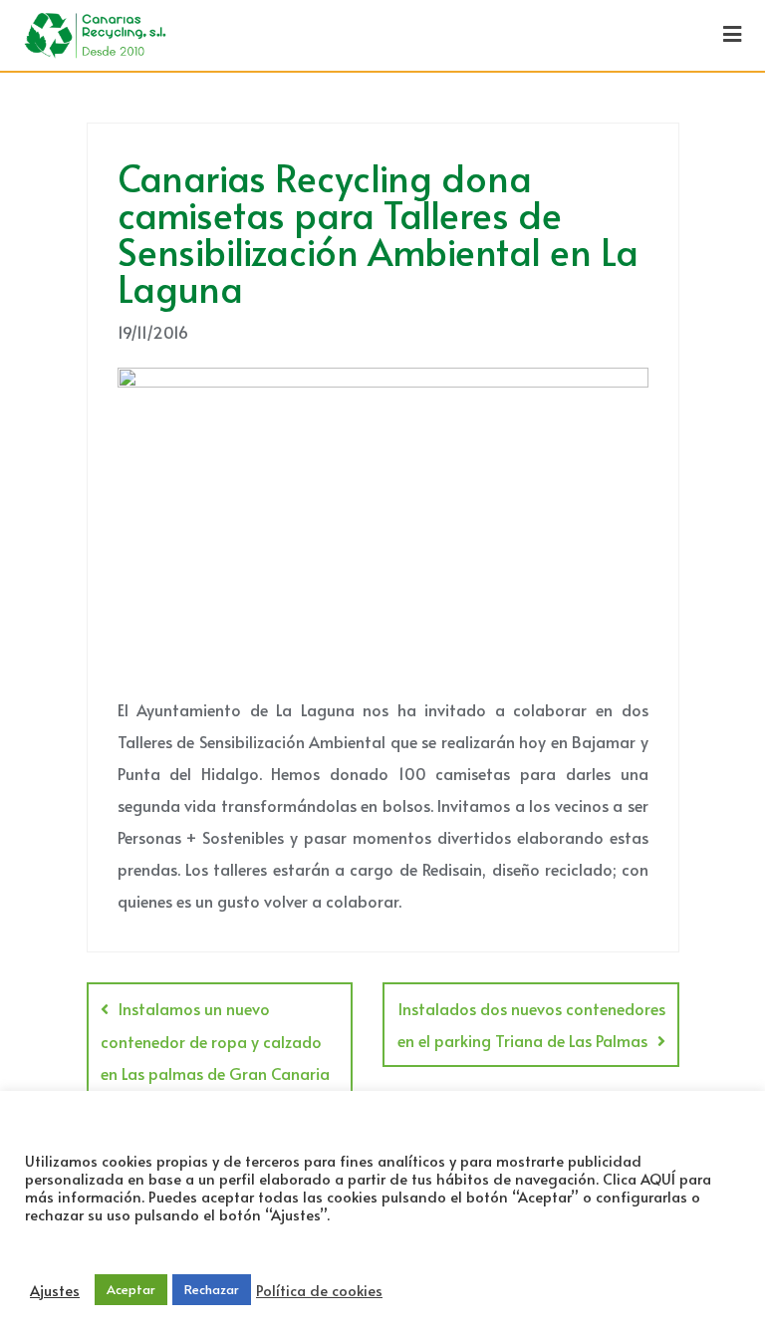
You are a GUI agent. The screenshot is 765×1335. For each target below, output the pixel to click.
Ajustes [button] (55, 1290)
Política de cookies (319, 1290)
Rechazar (211, 1289)
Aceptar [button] (131, 1289)
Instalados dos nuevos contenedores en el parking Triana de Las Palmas (531, 1024)
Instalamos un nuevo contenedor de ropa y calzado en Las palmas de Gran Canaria (215, 1040)
